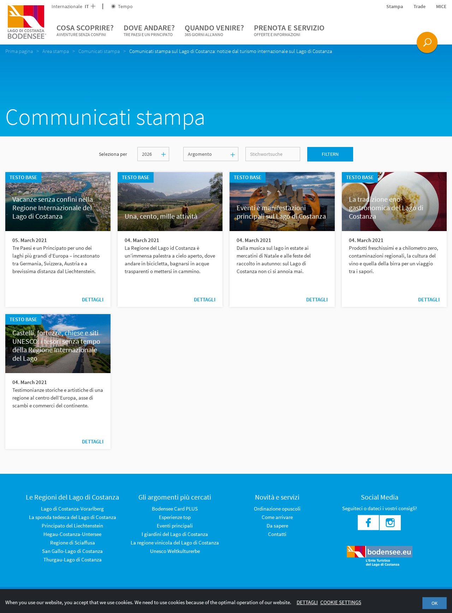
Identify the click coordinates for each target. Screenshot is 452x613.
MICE (441, 6)
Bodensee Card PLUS (175, 508)
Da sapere (277, 525)
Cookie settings (340, 602)
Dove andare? (149, 30)
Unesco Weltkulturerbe (175, 551)
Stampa (394, 6)
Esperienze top (175, 517)
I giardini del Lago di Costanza (175, 534)
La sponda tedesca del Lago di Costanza (72, 517)
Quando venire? (214, 30)
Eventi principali (175, 525)
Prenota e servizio (289, 30)
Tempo (125, 6)
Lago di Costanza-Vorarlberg (72, 508)
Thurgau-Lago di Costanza (72, 559)
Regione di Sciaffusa (72, 542)
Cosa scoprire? (85, 30)
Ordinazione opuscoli (277, 508)
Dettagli (92, 299)
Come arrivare (277, 517)
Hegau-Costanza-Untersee (72, 534)
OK (435, 603)
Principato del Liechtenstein (72, 525)
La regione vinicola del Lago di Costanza (175, 542)
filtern (330, 154)
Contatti (277, 534)
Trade (420, 6)
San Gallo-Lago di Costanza (72, 551)
